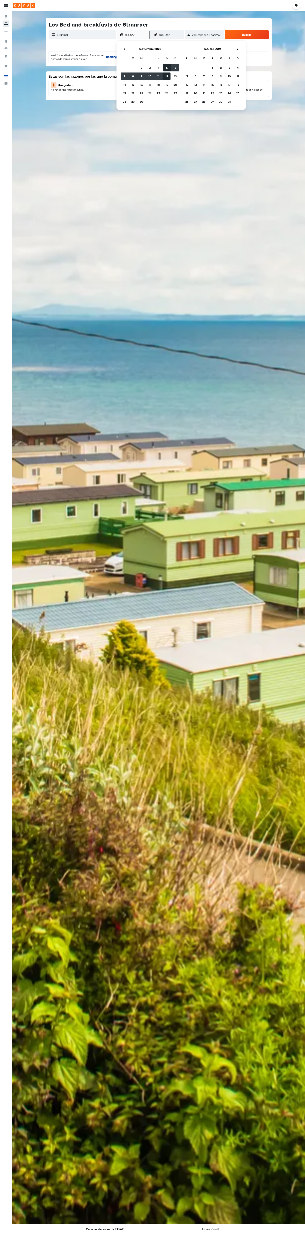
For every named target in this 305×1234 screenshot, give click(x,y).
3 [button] (150, 67)
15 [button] (133, 84)
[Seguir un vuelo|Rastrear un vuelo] (6, 48)
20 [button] (175, 84)
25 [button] (158, 93)
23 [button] (141, 93)
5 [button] (167, 67)
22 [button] (132, 93)
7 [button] (124, 76)
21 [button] (124, 93)
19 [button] (167, 84)
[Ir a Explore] (6, 41)
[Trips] (6, 66)
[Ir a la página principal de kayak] (24, 5)
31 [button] (229, 101)
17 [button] (150, 84)
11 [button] (158, 76)
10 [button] (149, 76)
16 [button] (141, 84)
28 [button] (124, 101)
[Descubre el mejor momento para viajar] (6, 56)
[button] (6, 5)
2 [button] (141, 67)
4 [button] (158, 67)
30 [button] (141, 101)
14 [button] (124, 84)
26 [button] (166, 93)
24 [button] (149, 93)
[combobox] (85, 34)
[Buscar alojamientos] (6, 23)
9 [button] (141, 76)
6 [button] (175, 67)
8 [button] (133, 76)
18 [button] (158, 84)
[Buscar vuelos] (6, 16)
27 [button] (175, 93)
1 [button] (132, 67)
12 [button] (167, 76)
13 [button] (175, 76)
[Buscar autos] (6, 31)
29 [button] (132, 101)
